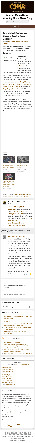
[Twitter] (10, 433)
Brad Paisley (27, 84)
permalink (26, 196)
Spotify (29, 433)
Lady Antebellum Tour (8, 369)
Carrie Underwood (8, 84)
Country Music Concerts (22, 364)
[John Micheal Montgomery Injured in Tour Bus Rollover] (9, 159)
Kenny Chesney (25, 82)
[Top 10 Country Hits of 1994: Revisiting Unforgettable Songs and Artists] (9, 176)
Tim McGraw (16, 89)
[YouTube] (17, 433)
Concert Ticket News (12, 338)
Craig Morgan (7, 89)
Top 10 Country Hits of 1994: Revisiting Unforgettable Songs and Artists (8, 183)
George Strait (7, 86)
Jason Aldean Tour (7, 380)
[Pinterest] (14, 433)
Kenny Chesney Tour (7, 371)
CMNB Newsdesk (11, 413)
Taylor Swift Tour (6, 378)
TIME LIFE (20, 66)
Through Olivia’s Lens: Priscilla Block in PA (15, 344)
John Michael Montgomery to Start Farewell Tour (22, 165)
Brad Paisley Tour (6, 375)
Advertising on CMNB (9, 423)
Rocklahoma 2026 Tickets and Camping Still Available (18, 353)
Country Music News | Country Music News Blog (17, 16)
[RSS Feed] (21, 433)
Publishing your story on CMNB (12, 425)
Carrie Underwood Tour (8, 373)
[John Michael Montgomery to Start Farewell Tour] (23, 159)
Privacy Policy (21, 438)
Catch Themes (22, 440)
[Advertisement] (17, 131)
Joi (9, 236)
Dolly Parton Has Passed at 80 (12, 342)
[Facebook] (6, 433)
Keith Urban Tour (6, 367)
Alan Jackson (16, 86)
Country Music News (17, 211)
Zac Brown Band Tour (7, 382)
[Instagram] (25, 433)
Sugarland (18, 84)
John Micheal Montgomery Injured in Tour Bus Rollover (8, 165)
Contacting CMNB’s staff (10, 427)
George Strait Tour (7, 377)
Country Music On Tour (15, 214)
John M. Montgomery (20, 194)
